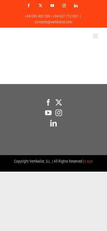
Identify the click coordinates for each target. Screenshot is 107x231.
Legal (89, 161)
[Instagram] (58, 112)
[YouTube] (48, 112)
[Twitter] (58, 102)
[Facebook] (48, 102)
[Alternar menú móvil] (96, 36)
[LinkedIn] (53, 123)
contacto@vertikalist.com (53, 22)
